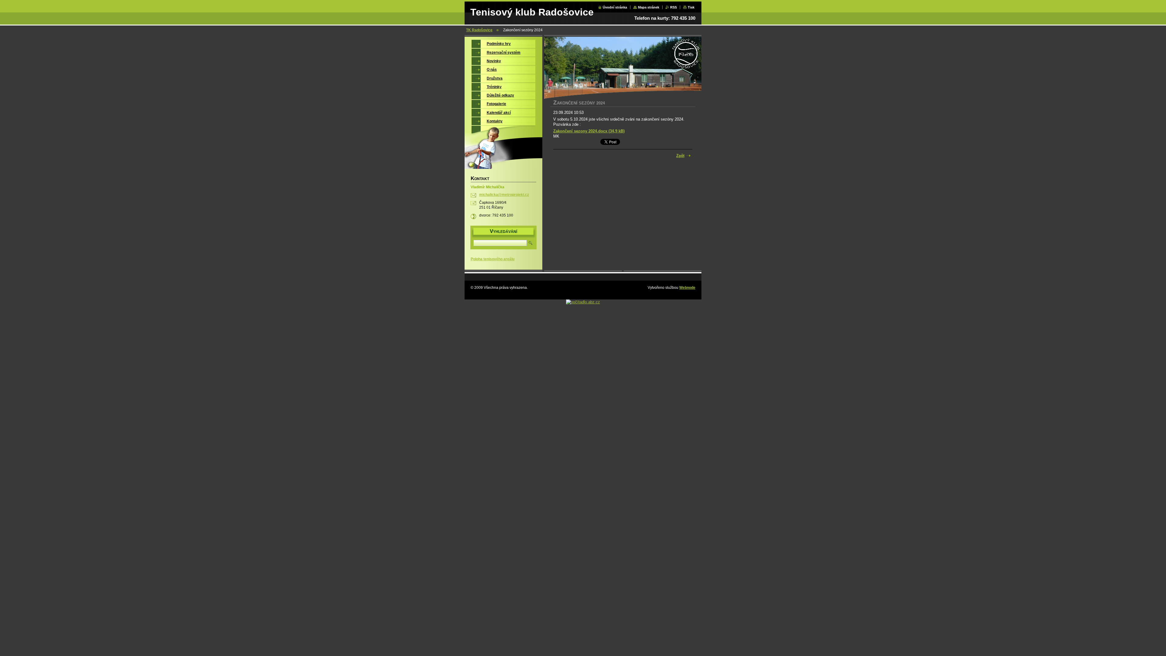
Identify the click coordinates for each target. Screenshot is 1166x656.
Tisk (691, 7)
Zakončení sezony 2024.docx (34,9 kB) (589, 131)
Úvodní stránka (615, 7)
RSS (673, 7)
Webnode (687, 287)
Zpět (680, 155)
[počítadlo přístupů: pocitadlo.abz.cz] (583, 302)
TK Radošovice (479, 30)
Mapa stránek (648, 7)
